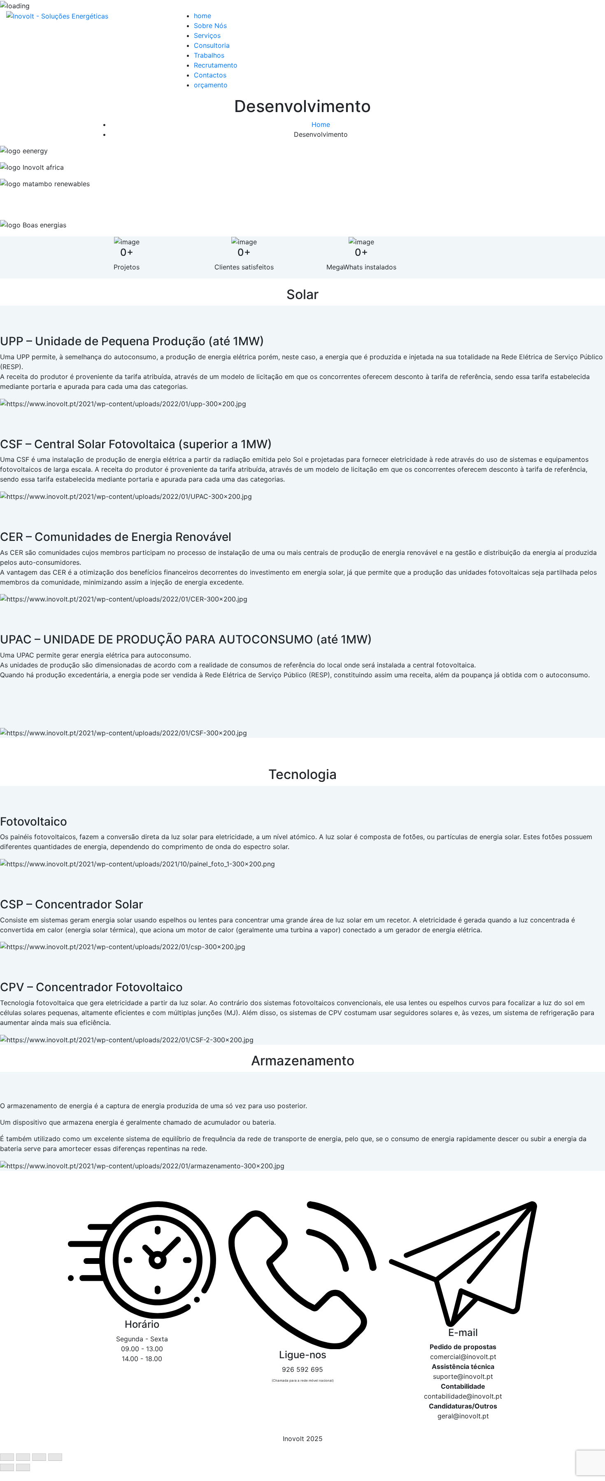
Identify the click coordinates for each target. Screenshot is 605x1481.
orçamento (211, 85)
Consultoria (212, 45)
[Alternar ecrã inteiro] (39, 1457)
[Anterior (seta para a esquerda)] (7, 1467)
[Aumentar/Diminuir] (55, 1457)
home (202, 16)
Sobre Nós (210, 25)
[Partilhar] (23, 1457)
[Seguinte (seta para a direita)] (23, 1467)
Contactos (210, 75)
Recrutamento (215, 65)
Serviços (207, 35)
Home (321, 124)
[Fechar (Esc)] (7, 1457)
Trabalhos (209, 55)
